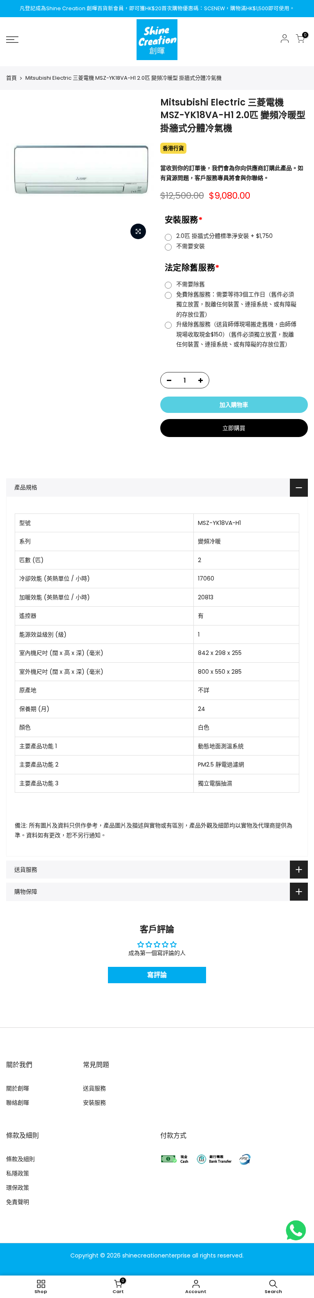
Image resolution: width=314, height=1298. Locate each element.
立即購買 (233, 428)
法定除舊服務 (192, 267)
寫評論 (157, 975)
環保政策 (17, 1188)
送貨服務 (94, 1088)
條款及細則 (20, 1159)
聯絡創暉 (17, 1102)
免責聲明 (17, 1202)
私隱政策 (17, 1173)
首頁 (11, 78)
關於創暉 (17, 1088)
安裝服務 (184, 220)
